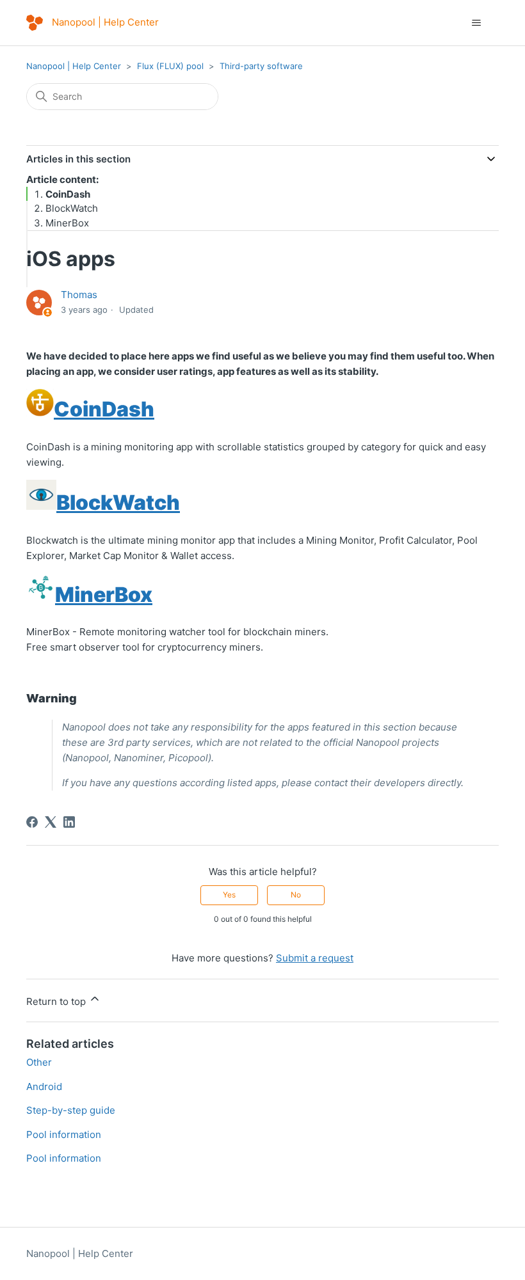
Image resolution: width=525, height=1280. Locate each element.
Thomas (79, 294)
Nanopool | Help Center (73, 66)
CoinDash (67, 194)
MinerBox (67, 223)
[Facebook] (32, 822)
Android (44, 1086)
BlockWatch (71, 208)
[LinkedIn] (69, 822)
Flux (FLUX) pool (170, 66)
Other (39, 1062)
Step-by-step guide (70, 1110)
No (296, 894)
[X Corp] (50, 822)
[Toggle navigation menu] (476, 23)
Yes (229, 894)
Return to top (57, 1001)
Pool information (63, 1134)
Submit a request (314, 958)
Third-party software (261, 66)
